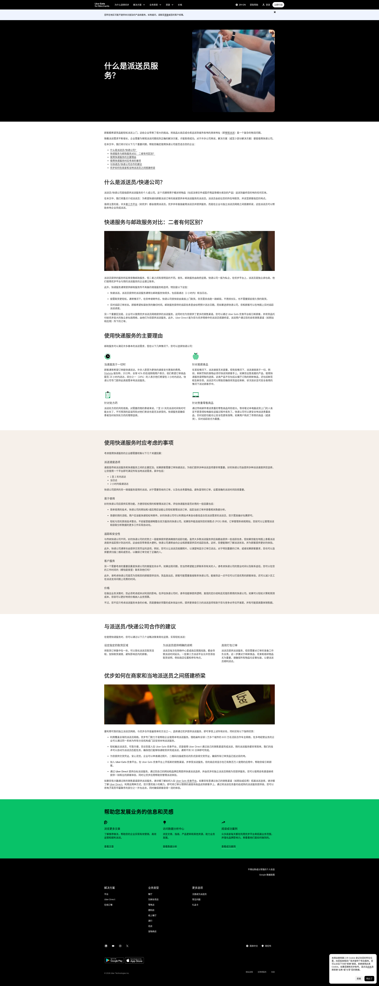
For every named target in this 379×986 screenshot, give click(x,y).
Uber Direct (116, 784)
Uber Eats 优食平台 (186, 780)
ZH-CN (242, 5)
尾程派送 (230, 132)
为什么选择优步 (122, 5)
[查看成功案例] (223, 822)
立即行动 (278, 5)
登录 (268, 5)
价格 (180, 5)
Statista (108, 373)
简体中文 (254, 946)
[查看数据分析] (164, 822)
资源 (168, 5)
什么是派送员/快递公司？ (123, 150)
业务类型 (154, 5)
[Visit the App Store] (134, 960)
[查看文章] (106, 822)
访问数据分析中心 (173, 828)
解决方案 (137, 5)
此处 (369, 967)
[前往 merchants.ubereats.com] (102, 5)
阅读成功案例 (229, 828)
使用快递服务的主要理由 (123, 157)
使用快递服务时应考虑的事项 (125, 160)
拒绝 (359, 978)
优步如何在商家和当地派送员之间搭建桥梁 (132, 167)
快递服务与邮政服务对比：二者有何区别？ (132, 153)
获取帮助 (254, 5)
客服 (166, 15)
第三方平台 (131, 204)
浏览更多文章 (112, 828)
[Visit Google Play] (114, 960)
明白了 (369, 978)
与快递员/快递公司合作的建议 (126, 164)
